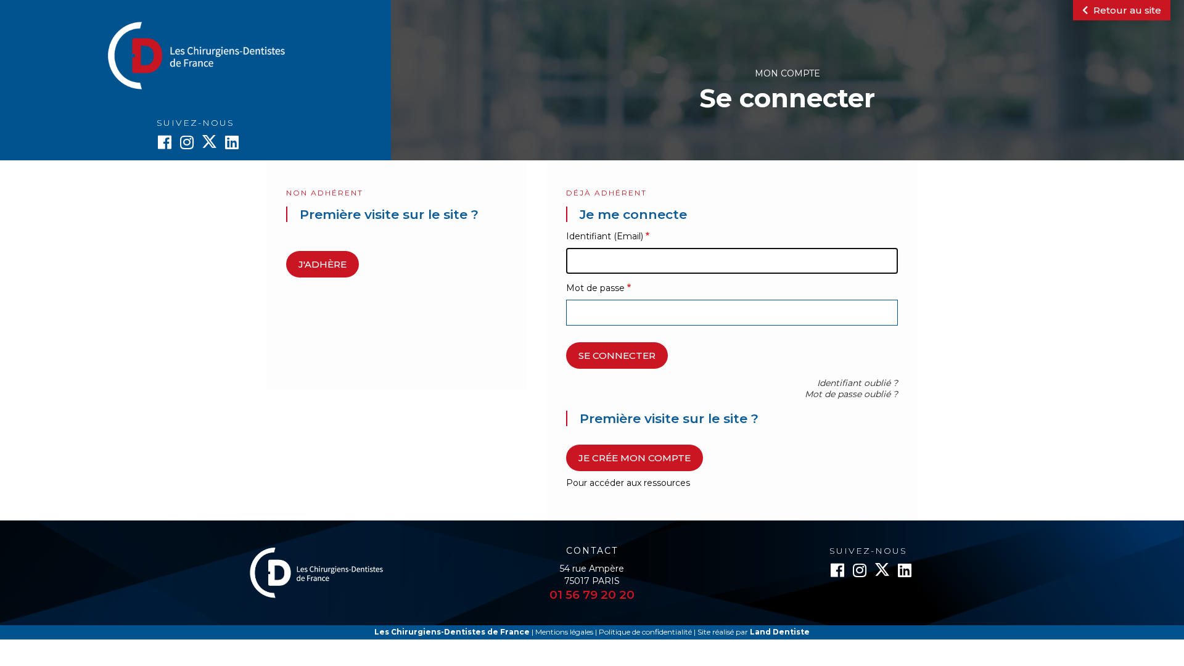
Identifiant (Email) (604, 236)
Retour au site (1126, 10)
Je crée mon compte (634, 458)
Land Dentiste (780, 631)
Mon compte (787, 73)
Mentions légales (564, 631)
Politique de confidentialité (645, 631)
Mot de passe (595, 288)
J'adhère (322, 264)
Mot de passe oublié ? (851, 394)
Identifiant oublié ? (857, 382)
